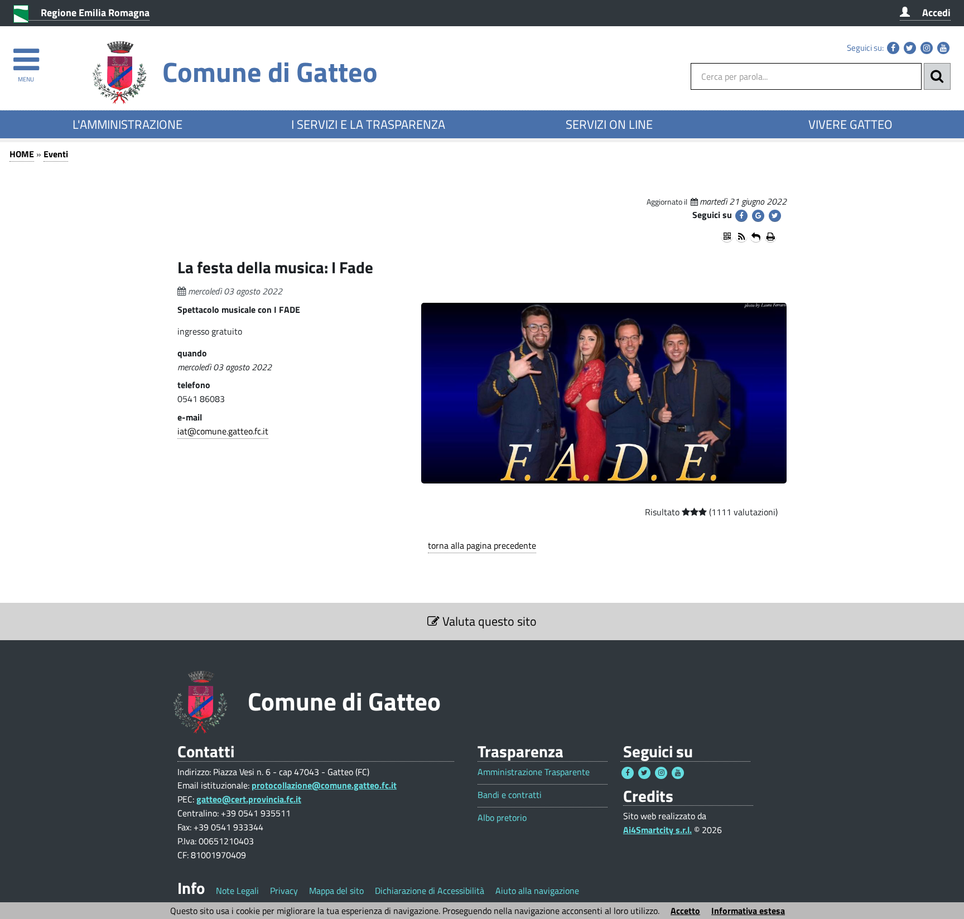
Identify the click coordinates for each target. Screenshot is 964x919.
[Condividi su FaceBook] (741, 216)
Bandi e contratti (510, 795)
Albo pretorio (502, 817)
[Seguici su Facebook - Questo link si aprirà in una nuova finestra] (893, 48)
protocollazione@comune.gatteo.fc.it (324, 785)
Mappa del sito (336, 890)
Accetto (685, 910)
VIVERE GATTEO (850, 124)
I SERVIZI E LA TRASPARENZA (368, 124)
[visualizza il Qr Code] (727, 236)
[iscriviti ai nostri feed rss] (741, 236)
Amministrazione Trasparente (534, 772)
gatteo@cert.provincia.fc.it (248, 799)
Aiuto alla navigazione (537, 890)
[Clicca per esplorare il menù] (25, 54)
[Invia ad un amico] (756, 236)
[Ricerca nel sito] (937, 76)
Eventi (56, 154)
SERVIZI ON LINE (609, 124)
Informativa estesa (748, 910)
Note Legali (237, 890)
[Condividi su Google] (758, 216)
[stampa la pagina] (770, 236)
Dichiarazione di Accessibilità (429, 890)
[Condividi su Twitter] (775, 216)
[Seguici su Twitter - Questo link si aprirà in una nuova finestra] (910, 48)
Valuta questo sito (488, 621)
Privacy (284, 890)
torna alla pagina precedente (482, 545)
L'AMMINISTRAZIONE (127, 124)
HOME (21, 154)
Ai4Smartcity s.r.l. (657, 829)
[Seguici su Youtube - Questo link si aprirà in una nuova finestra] (943, 48)
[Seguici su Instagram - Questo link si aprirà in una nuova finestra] (926, 48)
